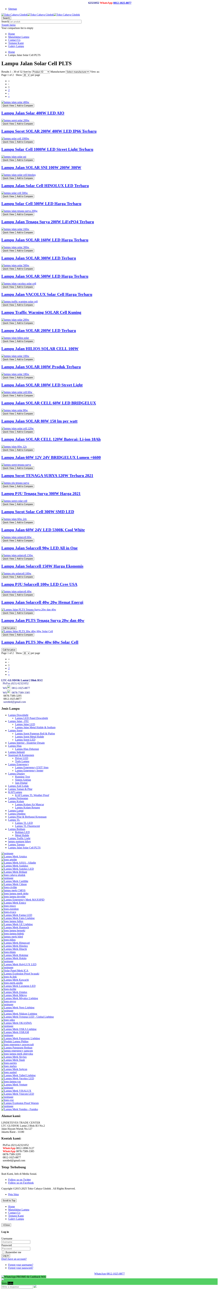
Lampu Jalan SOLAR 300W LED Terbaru (38, 258)
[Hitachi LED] (14, 949)
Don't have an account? (14, 1258)
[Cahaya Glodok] (13, 875)
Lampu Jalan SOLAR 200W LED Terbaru (38, 330)
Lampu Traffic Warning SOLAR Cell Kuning (41, 312)
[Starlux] (9, 1066)
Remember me (13, 1252)
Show (19, 74)
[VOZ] (7, 1100)
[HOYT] (7, 967)
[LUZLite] (8, 989)
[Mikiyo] (14, 995)
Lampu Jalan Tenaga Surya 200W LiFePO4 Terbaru (47, 222)
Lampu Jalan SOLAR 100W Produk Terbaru (41, 367)
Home (11, 52)
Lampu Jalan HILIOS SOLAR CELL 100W (40, 348)
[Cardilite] (14, 881)
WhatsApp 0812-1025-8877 (109, 1273)
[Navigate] (7, 1004)
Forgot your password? (20, 1267)
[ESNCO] (8, 905)
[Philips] (14, 1041)
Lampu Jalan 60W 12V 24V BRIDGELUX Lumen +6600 (51, 457)
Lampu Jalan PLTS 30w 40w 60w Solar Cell (39, 642)
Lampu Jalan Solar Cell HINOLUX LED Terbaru (45, 185)
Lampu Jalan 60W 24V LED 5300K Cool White (43, 530)
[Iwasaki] (20, 973)
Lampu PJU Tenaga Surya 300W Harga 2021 (41, 493)
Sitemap (12, 8)
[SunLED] (9, 1072)
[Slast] (13, 1059)
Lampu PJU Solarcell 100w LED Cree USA (39, 584)
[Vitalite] (7, 1096)
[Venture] (14, 1084)
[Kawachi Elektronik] (15, 979)
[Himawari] (15, 942)
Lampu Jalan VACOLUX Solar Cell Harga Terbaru (46, 294)
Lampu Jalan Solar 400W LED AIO (32, 113)
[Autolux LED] (17, 868)
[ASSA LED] (18, 862)
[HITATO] (8, 952)
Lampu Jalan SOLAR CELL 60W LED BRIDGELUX (48, 403)
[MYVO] (8, 1001)
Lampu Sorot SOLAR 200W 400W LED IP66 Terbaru (48, 131)
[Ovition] (7, 1035)
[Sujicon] (14, 1069)
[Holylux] (18, 964)
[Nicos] (7, 1010)
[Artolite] (9, 859)
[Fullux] (12, 921)
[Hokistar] (14, 955)
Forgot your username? (20, 1264)
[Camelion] (7, 878)
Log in (6, 1255)
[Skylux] (14, 1056)
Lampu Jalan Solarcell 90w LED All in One (39, 548)
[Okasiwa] (16, 1022)
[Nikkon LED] (19, 1013)
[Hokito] (14, 958)
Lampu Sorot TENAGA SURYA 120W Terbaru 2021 (47, 475)
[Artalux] (14, 856)
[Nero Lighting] (17, 1007)
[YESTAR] (7, 1106)
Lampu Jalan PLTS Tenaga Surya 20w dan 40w (42, 620)
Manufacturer (58, 71)
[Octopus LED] (27, 1016)
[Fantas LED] (16, 915)
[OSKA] (18, 1029)
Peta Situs (13, 1194)
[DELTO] (14, 893)
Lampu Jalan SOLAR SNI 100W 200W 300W (41, 167)
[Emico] (13, 902)
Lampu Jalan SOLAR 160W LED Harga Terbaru (44, 240)
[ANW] (7, 853)
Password (6, 1245)
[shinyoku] (17, 1053)
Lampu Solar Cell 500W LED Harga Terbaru (41, 203)
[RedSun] (16, 1047)
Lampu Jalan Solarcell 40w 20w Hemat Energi (42, 602)
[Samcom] (17, 1050)
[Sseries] (9, 1063)
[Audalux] (14, 865)
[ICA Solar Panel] (14, 970)
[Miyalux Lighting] (19, 998)
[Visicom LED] (17, 1093)
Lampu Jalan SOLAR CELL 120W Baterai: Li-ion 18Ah (51, 439)
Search (5, 21)
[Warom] (20, 1103)
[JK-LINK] (9, 976)
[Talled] (18, 1075)
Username (6, 1238)
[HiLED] (12, 936)
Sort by (27, 71)
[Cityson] (14, 884)
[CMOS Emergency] (13, 890)
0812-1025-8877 (122, 2)
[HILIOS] (8, 939)
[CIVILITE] (9, 887)
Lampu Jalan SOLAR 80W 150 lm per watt (39, 421)
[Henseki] (13, 930)
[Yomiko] (19, 1109)
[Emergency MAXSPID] (22, 899)
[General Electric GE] (17, 924)
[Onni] (7, 1026)
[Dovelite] (13, 896)
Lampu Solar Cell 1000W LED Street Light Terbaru (47, 149)
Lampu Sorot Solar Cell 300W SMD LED (37, 511)
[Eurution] (10, 908)
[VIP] (7, 1087)
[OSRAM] (15, 1032)
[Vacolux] (17, 1078)
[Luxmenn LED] (18, 985)
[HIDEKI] (12, 933)
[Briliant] (14, 871)
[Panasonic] (20, 1038)
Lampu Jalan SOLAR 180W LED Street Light (42, 385)
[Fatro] (18, 918)
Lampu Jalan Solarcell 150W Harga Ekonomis (42, 566)
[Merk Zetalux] (14, 992)
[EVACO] (8, 912)
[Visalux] (16, 1090)
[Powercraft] (17, 1044)
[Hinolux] (14, 945)
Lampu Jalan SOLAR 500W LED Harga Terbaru (44, 276)
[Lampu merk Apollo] (12, 982)
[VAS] (11, 1081)
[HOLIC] (7, 961)
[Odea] (8, 1019)
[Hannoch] (15, 927)
